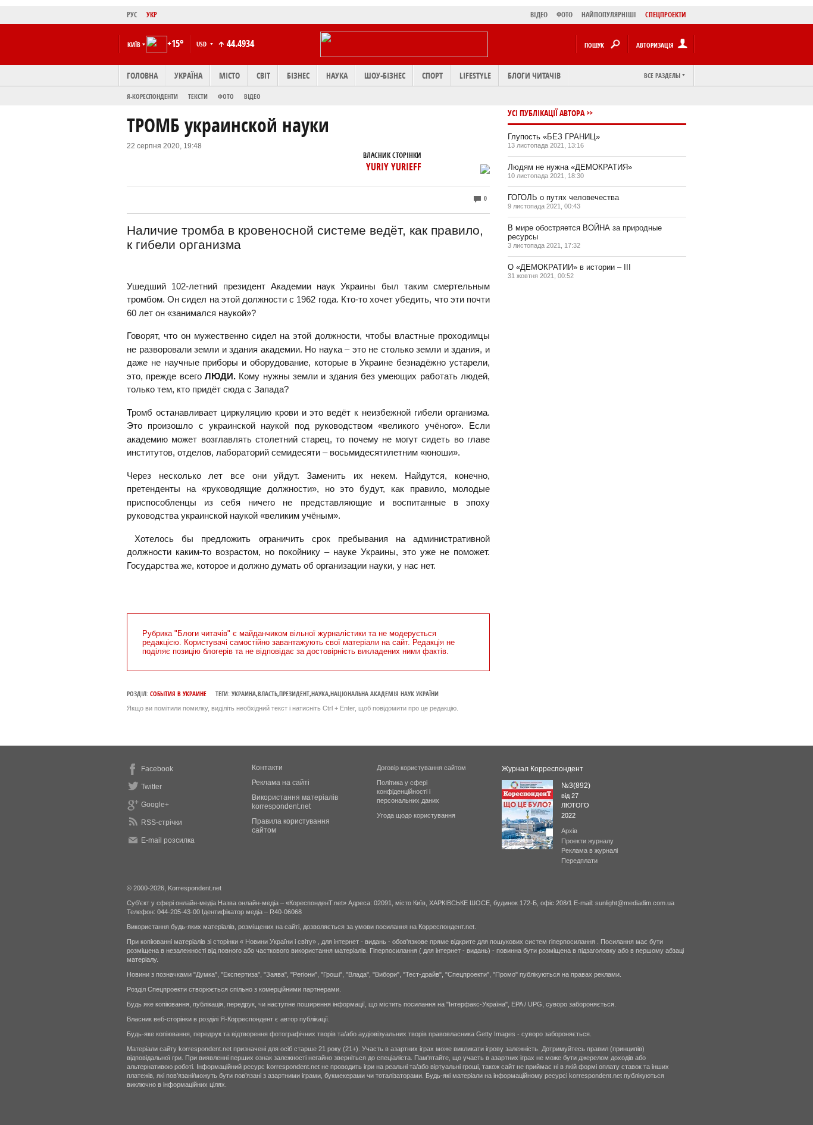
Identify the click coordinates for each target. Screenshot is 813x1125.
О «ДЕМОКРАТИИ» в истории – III (569, 267)
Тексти (198, 96)
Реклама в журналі (589, 850)
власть (267, 693)
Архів (569, 830)
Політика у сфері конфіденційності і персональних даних (408, 791)
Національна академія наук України (384, 693)
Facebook (157, 769)
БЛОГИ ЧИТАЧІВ (534, 75)
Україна (188, 75)
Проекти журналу (587, 840)
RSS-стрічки (161, 822)
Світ (263, 75)
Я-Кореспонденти (152, 96)
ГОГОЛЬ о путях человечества (563, 197)
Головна (142, 75)
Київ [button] (133, 44)
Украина (244, 693)
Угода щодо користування (416, 815)
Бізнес (298, 75)
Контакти (267, 767)
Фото (226, 96)
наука (320, 693)
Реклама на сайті (280, 782)
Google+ (155, 804)
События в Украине (178, 693)
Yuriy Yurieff (393, 166)
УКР (151, 15)
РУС (132, 15)
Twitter (151, 787)
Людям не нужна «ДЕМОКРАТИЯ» (570, 167)
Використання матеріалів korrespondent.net (295, 802)
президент (294, 693)
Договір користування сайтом (421, 767)
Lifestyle (475, 75)
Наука (337, 75)
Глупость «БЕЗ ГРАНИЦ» (554, 136)
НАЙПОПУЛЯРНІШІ (608, 15)
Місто (229, 75)
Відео (252, 96)
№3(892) (575, 785)
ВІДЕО (539, 15)
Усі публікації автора (546, 113)
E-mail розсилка (168, 840)
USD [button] (202, 43)
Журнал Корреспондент (542, 769)
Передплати (579, 860)
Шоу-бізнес (384, 75)
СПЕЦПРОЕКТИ (665, 15)
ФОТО (564, 15)
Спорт (432, 75)
